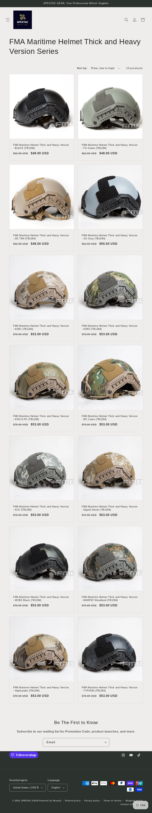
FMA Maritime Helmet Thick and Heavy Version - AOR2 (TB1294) (110, 327)
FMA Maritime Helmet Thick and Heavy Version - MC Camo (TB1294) (110, 418)
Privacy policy (92, 800)
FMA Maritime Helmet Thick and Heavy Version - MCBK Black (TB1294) (41, 599)
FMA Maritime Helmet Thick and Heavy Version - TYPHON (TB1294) (110, 689)
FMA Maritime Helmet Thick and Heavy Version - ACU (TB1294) (41, 508)
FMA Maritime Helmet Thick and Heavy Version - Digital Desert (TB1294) (110, 508)
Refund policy (72, 800)
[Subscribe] (105, 742)
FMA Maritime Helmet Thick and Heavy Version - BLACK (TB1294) (41, 146)
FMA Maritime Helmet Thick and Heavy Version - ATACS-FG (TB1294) (41, 418)
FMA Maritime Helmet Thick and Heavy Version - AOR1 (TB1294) (41, 327)
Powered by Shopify (50, 800)
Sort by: (82, 68)
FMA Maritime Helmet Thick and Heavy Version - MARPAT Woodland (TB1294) (110, 599)
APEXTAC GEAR (30, 800)
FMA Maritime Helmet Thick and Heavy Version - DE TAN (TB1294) (41, 237)
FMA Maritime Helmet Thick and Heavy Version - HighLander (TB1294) (41, 689)
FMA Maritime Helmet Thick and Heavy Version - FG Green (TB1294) (110, 146)
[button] (8, 20)
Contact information (131, 804)
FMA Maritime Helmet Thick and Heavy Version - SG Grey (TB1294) (110, 237)
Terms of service (113, 800)
